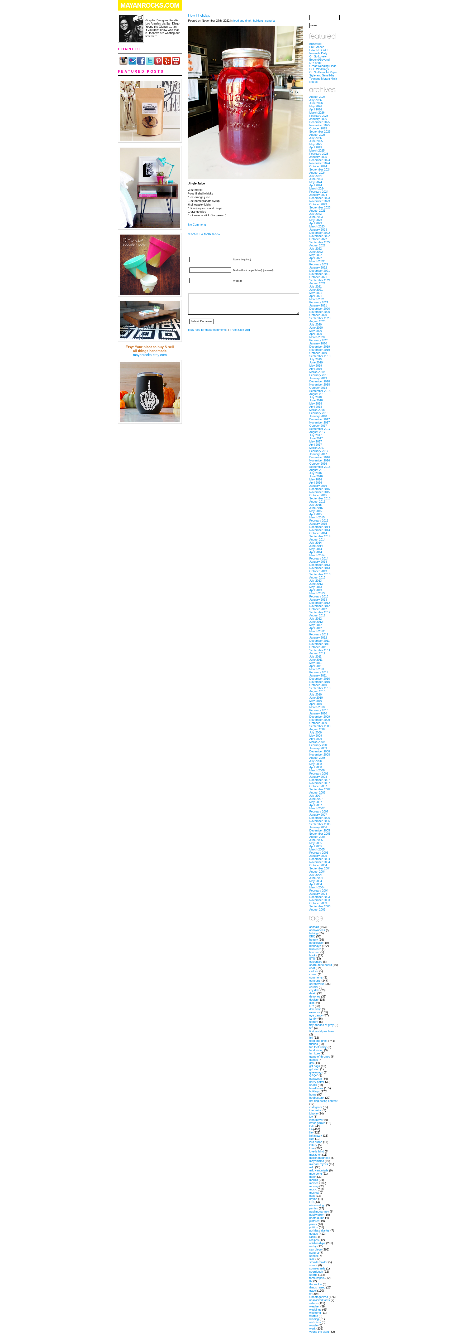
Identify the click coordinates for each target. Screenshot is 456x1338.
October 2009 (318, 722)
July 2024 (315, 175)
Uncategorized (318, 1296)
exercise (314, 1012)
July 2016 (315, 473)
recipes (314, 1240)
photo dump (316, 1217)
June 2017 (316, 438)
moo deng (315, 1173)
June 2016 (316, 476)
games (313, 1059)
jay (311, 1116)
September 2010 (319, 688)
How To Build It (318, 50)
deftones (314, 996)
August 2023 (317, 210)
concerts (315, 980)
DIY (311, 1006)
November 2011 (319, 643)
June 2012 (316, 621)
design (313, 999)
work (312, 1328)
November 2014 (319, 530)
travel (312, 1290)
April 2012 (315, 628)
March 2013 (317, 593)
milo (311, 1167)
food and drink (242, 20)
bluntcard (315, 949)
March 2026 (317, 112)
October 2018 (318, 387)
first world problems (321, 1031)
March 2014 (317, 555)
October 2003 (318, 903)
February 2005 (318, 852)
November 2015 (319, 492)
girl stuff (314, 1069)
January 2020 (318, 343)
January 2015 (318, 523)
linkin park (315, 1135)
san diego (315, 1249)
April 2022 (315, 258)
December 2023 (319, 198)
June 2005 (316, 839)
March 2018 (317, 409)
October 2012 (318, 609)
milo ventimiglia (318, 1170)
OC (311, 1202)
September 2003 (319, 906)
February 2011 (318, 672)
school (313, 1255)
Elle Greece (316, 46)
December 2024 (319, 160)
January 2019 (318, 378)
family (313, 1018)
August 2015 (317, 501)
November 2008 (319, 754)
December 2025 (319, 122)
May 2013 (315, 586)
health (313, 1085)
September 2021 (319, 280)
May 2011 (315, 662)
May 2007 (315, 802)
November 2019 (319, 349)
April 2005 (315, 846)
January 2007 (318, 814)
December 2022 (319, 232)
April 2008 (315, 767)
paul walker (316, 1214)
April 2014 (315, 552)
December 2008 (319, 751)
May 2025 (315, 144)
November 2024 (319, 163)
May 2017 (315, 441)
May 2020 (315, 330)
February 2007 (318, 811)
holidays (258, 20)
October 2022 (318, 239)
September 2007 (319, 789)
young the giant (319, 1331)
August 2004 (317, 871)
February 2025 (318, 153)
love (312, 1148)
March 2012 (317, 631)
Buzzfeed (315, 43)
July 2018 (315, 397)
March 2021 (317, 299)
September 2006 (319, 824)
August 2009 (317, 729)
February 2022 (318, 264)
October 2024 (318, 166)
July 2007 (315, 795)
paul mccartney (319, 1211)
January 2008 (318, 776)
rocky (313, 1246)
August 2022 (317, 245)
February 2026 (318, 115)
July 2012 (315, 618)
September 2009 (319, 726)
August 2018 (317, 394)
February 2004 (318, 890)
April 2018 (315, 406)
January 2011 (318, 675)
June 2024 (316, 179)
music (313, 1189)
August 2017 (317, 432)
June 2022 (316, 251)
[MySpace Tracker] (228, 1335)
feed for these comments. (207, 329)
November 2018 (319, 384)
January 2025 (318, 156)
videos (313, 1303)
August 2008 (317, 757)
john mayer (316, 1119)
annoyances (317, 930)
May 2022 (315, 254)
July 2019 (315, 359)
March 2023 (317, 226)
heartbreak (316, 1088)
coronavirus (317, 983)
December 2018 (319, 381)
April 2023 (315, 223)
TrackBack (240, 329)
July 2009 (315, 732)
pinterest (314, 1221)
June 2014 (316, 545)
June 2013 (316, 583)
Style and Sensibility (322, 75)
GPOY (313, 1075)
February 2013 (318, 596)
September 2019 (319, 356)
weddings (315, 1309)
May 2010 (315, 700)
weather (314, 1306)
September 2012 (319, 612)
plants (313, 1224)
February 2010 (318, 710)
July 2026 (315, 99)
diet (311, 1002)
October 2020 (318, 315)
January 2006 (318, 827)
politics (313, 1227)
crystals (314, 990)
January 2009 (318, 748)
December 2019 (319, 346)
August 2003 (317, 909)
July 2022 (315, 248)
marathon (315, 1154)
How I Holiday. (199, 15)
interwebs (315, 1110)
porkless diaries (319, 1230)
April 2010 (315, 704)
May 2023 (315, 220)
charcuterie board (320, 964)
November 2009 (319, 719)
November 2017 (319, 422)
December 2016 (319, 457)
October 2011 (318, 647)
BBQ (312, 936)
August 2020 (317, 321)
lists (311, 1138)
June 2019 (316, 362)
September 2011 (319, 650)
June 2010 (316, 697)
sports (313, 1274)
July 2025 (315, 137)
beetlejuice (316, 942)
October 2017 (318, 425)
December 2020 (319, 308)
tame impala (317, 1277)
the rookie (315, 1284)
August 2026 (317, 96)
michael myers (318, 1164)
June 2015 (316, 507)
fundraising (316, 1050)
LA (310, 1129)
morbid (313, 1179)
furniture (314, 1053)
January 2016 (318, 485)
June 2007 (316, 798)
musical (314, 1192)
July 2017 (315, 435)
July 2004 (315, 874)
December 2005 (319, 830)
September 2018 (319, 390)
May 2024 (315, 182)
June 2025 (316, 141)
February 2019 (318, 375)
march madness (319, 1157)
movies (314, 1183)
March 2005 (317, 849)
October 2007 (318, 786)
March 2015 (317, 517)
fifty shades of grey (321, 1024)
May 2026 (315, 106)
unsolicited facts (319, 1300)
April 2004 (315, 884)
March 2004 (317, 887)
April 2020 (315, 333)
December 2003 (319, 896)
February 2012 (318, 634)
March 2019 (317, 371)
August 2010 (317, 691)
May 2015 (315, 511)
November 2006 (319, 821)
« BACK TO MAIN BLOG (204, 233)
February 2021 (318, 302)
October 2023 (318, 204)
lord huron (315, 1142)
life (311, 1132)
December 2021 (319, 270)
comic (313, 974)
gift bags (314, 1066)
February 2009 (318, 745)
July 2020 (315, 324)
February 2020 (318, 340)
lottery (313, 1145)
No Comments (197, 224)
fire (311, 1028)
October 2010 (318, 685)
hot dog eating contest (323, 1100)
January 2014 (318, 561)
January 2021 (318, 305)
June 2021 (316, 289)
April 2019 (315, 368)
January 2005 (318, 855)
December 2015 (319, 488)
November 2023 (319, 201)
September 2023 (319, 207)
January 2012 (318, 637)
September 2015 (319, 498)
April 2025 (315, 147)
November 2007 (319, 783)
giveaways (316, 1072)
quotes (313, 1233)
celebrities (315, 961)
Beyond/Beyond (319, 59)
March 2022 (317, 261)
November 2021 (319, 273)
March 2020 (317, 337)
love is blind (316, 1151)
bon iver (314, 952)
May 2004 (315, 881)
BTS (312, 958)
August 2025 (317, 134)
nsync (313, 1198)
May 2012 (315, 624)
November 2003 (319, 900)
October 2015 (318, 495)
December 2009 (319, 716)
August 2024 (317, 172)
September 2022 (319, 242)
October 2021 (318, 277)
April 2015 (315, 514)
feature (313, 1021)
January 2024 (318, 194)
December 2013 (319, 564)
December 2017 (319, 419)
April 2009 (315, 738)
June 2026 (316, 103)
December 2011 (319, 640)
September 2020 (319, 318)
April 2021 (315, 296)
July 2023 (315, 213)
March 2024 (317, 188)
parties (313, 1208)
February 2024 (318, 191)
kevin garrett (317, 1123)
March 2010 (317, 707)
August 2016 (317, 469)
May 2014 (315, 549)
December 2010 (319, 678)
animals (314, 926)
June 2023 (316, 216)
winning (314, 1319)
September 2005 (319, 833)
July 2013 (315, 580)
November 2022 (319, 235)
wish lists (315, 1322)
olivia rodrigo (317, 1205)
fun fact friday (318, 1047)
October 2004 (318, 865)
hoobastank (316, 1097)
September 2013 (319, 574)
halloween (315, 1078)
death (312, 993)
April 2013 (315, 590)
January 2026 (318, 118)
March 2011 (316, 669)
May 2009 (315, 735)
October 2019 (318, 352)
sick (312, 1259)
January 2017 (318, 454)
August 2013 (317, 577)
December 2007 (319, 779)
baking (313, 933)
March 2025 (317, 150)
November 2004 (319, 862)
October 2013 (318, 571)
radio (312, 1236)
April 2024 (315, 185)
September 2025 (319, 131)
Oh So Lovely (318, 56)
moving (314, 1186)
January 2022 (318, 267)
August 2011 (317, 653)
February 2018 (318, 413)
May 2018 (315, 403)
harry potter (316, 1081)
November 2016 (319, 460)
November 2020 (319, 311)
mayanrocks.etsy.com (150, 355)
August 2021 (317, 283)
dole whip (315, 1009)
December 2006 (319, 817)
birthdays (315, 945)
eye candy (316, 1015)
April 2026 (315, 109)
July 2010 (315, 694)
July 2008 (315, 760)
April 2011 (315, 666)
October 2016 (318, 463)
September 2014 (319, 536)
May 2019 (315, 365)
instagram (315, 1107)
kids (312, 1126)
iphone (313, 1113)
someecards (317, 1268)
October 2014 (318, 533)
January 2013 (318, 599)
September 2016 (319, 466)
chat (312, 968)
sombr (313, 1265)
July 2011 (315, 656)
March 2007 (317, 808)
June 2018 (316, 400)
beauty (313, 939)
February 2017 (318, 451)
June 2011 (315, 659)
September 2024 (319, 169)
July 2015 (315, 504)
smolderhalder (318, 1262)
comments (316, 977)
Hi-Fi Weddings (319, 69)
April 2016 (315, 482)
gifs (311, 1062)
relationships (317, 1243)
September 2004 (319, 868)
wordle (313, 1325)
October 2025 (318, 128)
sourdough (316, 1271)
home (312, 1094)
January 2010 (318, 713)
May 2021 (315, 292)
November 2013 (319, 568)
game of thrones (319, 1056)
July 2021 (315, 286)
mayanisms (316, 1160)
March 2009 (317, 741)
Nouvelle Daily (318, 53)
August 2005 (317, 836)
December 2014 (319, 526)
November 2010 (319, 681)
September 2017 (319, 428)
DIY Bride (315, 62)
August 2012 (317, 615)
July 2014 (315, 542)
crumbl (313, 987)
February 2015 (318, 520)
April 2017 (315, 444)
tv (310, 1293)
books (313, 955)
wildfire (313, 1315)
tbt (310, 1281)
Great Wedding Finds (322, 65)
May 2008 (315, 764)
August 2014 (317, 539)
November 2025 (319, 125)
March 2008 (317, 770)
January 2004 (318, 893)
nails (312, 1195)
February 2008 (318, 773)
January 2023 (318, 229)
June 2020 (316, 327)
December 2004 (319, 858)
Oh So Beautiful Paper (323, 72)
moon (312, 1176)
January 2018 (318, 416)
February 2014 (318, 558)
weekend (315, 1312)
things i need (317, 1287)
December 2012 (319, 602)
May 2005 (315, 843)
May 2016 (315, 479)
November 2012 (319, 605)
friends (313, 1043)
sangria (270, 20)
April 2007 (315, 805)
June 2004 (316, 877)
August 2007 (317, 792)
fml (311, 1037)
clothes (314, 971)
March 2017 (317, 447)
